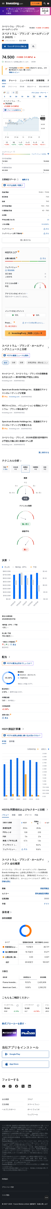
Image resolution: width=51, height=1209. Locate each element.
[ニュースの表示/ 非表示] (16, 92)
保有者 (5, 912)
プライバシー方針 (8, 1187)
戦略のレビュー (14, 72)
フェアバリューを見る (38, 154)
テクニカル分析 (10, 460)
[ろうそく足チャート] (4, 92)
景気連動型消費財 (42, 893)
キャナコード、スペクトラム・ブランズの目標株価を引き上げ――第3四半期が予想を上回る (25, 375)
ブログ (30, 1099)
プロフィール (12, 86)
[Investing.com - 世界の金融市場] (14, 3)
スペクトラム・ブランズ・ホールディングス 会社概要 (23, 861)
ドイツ (46, 904)
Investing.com (14, 397)
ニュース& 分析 (27, 80)
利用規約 (5, 1179)
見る (25, 849)
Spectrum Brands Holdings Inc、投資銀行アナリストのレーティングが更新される (24, 423)
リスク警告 (5, 1195)
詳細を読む (6, 881)
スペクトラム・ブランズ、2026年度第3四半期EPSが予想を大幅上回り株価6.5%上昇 (25, 439)
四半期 (11, 741)
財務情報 (40, 80)
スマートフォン (33, 1104)
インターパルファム (10, 1005)
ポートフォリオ (33, 1109)
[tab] (5, 469)
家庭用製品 (44, 888)
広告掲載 (5, 1104)
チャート (13, 80)
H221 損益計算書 (11, 728)
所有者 (22, 86)
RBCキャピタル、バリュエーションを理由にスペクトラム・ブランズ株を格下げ (25, 407)
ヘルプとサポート (9, 1109)
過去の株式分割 (44, 86)
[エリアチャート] (8, 92)
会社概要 (5, 1099)
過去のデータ (31, 86)
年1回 (4, 741)
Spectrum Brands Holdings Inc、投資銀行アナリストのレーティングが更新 (24, 391)
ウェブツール (32, 1114)
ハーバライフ (29, 1005)
